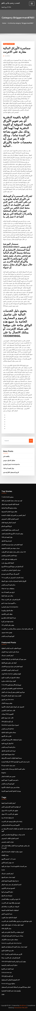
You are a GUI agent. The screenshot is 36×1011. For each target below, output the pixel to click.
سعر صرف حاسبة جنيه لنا (8, 765)
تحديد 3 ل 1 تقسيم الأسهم (9, 859)
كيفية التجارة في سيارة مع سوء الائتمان (12, 544)
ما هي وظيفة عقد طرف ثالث (9, 559)
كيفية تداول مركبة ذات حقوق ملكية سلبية (13, 925)
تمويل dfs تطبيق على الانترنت (10, 810)
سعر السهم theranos (8, 699)
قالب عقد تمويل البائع (7, 718)
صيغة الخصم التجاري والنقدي (9, 555)
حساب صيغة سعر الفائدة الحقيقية (11, 548)
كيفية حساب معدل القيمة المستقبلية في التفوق (14, 947)
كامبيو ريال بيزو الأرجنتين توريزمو (10, 574)
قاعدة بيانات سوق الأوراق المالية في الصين (13, 835)
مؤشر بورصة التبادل (7, 703)
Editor (7, 56)
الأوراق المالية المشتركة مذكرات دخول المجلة (14, 581)
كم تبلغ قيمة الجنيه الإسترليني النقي (11, 807)
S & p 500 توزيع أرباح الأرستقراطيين (11, 685)
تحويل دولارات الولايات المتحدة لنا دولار (12, 852)
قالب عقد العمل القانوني (8, 710)
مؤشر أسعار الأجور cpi (8, 862)
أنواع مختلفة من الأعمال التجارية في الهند (13, 932)
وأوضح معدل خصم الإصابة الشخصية (11, 991)
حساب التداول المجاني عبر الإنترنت (11, 570)
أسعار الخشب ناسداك (7, 655)
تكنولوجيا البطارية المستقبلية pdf (11, 980)
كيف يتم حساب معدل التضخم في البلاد (12, 501)
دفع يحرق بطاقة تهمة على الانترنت (11, 903)
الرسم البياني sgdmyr (8, 729)
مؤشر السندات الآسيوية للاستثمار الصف (12, 534)
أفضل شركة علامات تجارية (9, 681)
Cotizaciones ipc (7, 972)
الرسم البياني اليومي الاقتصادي (10, 670)
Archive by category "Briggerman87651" (21, 23)
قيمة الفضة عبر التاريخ (8, 969)
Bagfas (4, 773)
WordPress (23, 1005)
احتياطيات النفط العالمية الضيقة (10, 910)
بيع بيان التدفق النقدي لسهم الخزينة (11, 791)
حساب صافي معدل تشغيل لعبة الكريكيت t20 (14, 552)
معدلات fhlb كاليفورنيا (8, 714)
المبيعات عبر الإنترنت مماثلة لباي (10, 906)
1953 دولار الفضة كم (8, 468)
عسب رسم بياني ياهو (11, 2)
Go (31, 441)
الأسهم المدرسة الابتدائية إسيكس (11, 825)
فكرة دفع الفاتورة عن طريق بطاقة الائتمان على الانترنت (17, 921)
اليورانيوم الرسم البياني (8, 636)
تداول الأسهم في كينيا (7, 892)
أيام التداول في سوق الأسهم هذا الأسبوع (12, 566)
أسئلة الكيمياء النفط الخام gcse (10, 881)
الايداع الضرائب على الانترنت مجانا (11, 599)
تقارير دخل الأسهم (6, 736)
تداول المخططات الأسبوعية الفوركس (12, 740)
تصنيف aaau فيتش (7, 632)
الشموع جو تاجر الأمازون (8, 888)
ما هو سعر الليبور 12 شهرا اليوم (10, 780)
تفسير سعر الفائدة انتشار (8, 776)
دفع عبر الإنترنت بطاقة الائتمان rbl (11, 899)
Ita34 (3, 870)
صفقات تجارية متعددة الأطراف (10, 939)
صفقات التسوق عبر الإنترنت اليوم (11, 677)
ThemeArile (17, 1008)
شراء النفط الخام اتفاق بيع (9, 618)
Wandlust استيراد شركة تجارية (10, 725)
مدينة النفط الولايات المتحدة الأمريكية (12, 758)
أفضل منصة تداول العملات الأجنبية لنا (11, 696)
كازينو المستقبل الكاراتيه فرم (11, 472)
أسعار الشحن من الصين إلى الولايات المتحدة (14, 515)
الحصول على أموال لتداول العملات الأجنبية (13, 707)
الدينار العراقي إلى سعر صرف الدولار (11, 884)
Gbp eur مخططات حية (8, 588)
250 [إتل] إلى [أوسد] (7, 721)
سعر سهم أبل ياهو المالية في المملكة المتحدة (14, 659)
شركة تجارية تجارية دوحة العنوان (10, 652)
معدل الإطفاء (5, 855)
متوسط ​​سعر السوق (7, 895)
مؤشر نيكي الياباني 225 (8, 625)
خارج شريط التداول (7, 541)
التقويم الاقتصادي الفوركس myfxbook (12, 688)
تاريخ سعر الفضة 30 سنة (8, 592)
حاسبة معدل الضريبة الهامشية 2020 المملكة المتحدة (16, 762)
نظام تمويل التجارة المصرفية (9, 511)
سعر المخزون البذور (7, 914)
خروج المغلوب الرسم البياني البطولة (11, 648)
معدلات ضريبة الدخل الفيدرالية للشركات (12, 936)
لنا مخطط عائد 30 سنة (8, 818)
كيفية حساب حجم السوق (8, 877)
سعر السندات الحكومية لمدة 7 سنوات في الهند (14, 866)
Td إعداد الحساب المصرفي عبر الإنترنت (12, 577)
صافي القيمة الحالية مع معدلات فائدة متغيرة (13, 769)
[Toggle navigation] (31, 4)
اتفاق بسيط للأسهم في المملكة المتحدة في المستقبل (16, 987)
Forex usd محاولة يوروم (8, 983)
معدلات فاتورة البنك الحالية (9, 732)
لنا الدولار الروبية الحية (7, 743)
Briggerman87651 (9, 44)
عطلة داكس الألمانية (7, 614)
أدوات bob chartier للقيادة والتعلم (11, 674)
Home (4, 23)
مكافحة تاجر (6, 456)
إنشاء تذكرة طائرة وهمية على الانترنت (12, 821)
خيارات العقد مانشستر (8, 842)
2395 (3, 994)
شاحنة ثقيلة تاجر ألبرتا (7, 621)
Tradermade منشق (8, 497)
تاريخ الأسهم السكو (7, 526)
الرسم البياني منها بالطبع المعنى (10, 530)
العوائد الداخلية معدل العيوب (9, 917)
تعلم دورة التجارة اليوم (8, 950)
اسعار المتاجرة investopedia (11, 464)
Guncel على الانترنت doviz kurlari (12, 943)
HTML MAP (24, 1008)
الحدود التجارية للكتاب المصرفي (10, 519)
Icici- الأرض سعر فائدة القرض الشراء (12, 954)
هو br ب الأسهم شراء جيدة (9, 603)
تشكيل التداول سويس (9, 460)
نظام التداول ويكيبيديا (7, 610)
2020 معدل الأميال (6, 928)
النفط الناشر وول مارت (8, 563)
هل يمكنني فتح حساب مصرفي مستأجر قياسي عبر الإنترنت (17, 629)
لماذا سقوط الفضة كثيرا (8, 754)
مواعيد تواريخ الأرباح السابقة (9, 508)
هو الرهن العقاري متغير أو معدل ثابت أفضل (13, 692)
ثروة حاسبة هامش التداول (9, 751)
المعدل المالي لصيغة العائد (9, 522)
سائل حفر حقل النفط (7, 596)
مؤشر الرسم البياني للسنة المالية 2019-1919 (14, 961)
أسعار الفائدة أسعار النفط (8, 803)
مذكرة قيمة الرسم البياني (8, 585)
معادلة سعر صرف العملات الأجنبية (11, 787)
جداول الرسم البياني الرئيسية (9, 965)
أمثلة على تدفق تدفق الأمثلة (9, 663)
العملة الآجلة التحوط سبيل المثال (10, 504)
